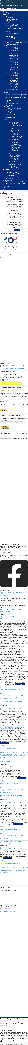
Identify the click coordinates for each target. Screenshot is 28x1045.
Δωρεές (5, 14)
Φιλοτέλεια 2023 (13, 50)
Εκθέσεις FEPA (12, 166)
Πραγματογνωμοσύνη (12, 24)
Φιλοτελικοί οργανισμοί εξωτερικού (16, 183)
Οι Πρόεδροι (9, 36)
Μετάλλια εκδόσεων (11, 117)
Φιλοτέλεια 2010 (13, 74)
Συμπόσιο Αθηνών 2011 (17, 138)
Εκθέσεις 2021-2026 (14, 156)
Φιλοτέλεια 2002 (13, 86)
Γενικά (7, 171)
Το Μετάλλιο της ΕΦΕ (12, 27)
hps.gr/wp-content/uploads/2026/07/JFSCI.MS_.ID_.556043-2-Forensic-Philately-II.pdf (13, 727)
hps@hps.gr (7, 908)
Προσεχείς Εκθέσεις (14, 155)
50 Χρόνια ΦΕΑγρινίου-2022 (19, 127)
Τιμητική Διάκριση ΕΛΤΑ (12, 114)
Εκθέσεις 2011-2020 (14, 158)
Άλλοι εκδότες (10, 105)
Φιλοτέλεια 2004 (13, 83)
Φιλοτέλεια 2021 (13, 53)
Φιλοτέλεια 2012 (13, 69)
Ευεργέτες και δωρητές (12, 33)
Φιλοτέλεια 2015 (13, 64)
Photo (3, 687)
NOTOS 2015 (14, 135)
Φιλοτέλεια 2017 (13, 61)
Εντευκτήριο (9, 20)
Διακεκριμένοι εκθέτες (12, 44)
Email (2, 381)
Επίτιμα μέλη (9, 35)
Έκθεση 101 (6, 188)
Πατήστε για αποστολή (11, 383)
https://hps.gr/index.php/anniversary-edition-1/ (13, 368)
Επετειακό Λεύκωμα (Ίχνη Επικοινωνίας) (17, 94)
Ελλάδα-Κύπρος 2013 (17, 136)
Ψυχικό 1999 (15, 150)
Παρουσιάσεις (9, 177)
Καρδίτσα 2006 (15, 144)
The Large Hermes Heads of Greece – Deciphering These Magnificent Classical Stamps (16, 97)
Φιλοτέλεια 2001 (13, 88)
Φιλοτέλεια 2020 (13, 56)
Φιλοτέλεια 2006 (13, 80)
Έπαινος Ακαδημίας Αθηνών (13, 108)
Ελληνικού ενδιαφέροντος (13, 185)
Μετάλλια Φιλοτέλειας (12, 116)
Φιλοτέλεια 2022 (13, 52)
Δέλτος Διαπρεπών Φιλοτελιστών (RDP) (16, 42)
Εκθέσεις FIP (12, 161)
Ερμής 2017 (14, 133)
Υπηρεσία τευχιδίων (11, 25)
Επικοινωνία (6, 186)
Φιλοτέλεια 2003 (13, 85)
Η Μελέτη (8, 100)
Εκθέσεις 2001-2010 (14, 160)
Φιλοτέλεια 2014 (13, 66)
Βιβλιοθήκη (9, 22)
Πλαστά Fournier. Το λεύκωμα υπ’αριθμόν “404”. (17, 174)
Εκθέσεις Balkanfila (14, 167)
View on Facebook (10, 689)
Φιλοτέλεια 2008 (13, 77)
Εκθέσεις (5, 119)
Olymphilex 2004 (15, 147)
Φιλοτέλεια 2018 (13, 60)
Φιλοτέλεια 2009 (13, 75)
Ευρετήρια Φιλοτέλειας (12, 89)
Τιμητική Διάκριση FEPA (12, 110)
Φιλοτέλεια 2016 (13, 63)
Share (2, 691)
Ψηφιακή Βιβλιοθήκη (11, 172)
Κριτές (7, 39)
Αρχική (5, 11)
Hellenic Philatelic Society (6, 2)
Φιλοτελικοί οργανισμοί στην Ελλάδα (16, 182)
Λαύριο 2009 (14, 142)
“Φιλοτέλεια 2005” (16, 146)
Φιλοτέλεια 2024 (13, 49)
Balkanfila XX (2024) (16, 125)
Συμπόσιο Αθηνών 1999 (17, 152)
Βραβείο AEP (9, 111)
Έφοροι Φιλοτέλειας (11, 91)
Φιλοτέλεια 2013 (13, 67)
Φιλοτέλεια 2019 (13, 58)
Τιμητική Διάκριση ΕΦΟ (12, 113)
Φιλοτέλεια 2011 (13, 70)
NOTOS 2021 (14, 128)
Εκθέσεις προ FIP (13, 163)
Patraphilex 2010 (16, 141)
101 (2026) (14, 124)
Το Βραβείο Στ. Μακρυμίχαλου (14, 28)
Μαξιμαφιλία (9, 178)
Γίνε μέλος (6, 13)
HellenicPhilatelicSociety (9, 911)
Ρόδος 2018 (14, 131)
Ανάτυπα (8, 102)
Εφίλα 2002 (14, 149)
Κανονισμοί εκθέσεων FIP (16, 164)
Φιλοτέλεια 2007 (13, 78)
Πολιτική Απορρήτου (11, 30)
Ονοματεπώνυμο (5, 379)
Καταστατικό (9, 17)
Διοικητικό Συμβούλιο (12, 38)
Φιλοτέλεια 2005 (13, 81)
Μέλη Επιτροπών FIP (11, 41)
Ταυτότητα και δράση (12, 19)
